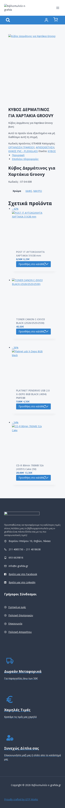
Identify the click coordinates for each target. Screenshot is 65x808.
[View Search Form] (8, 20)
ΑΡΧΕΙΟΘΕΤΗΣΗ (45, 147)
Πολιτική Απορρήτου (20, 632)
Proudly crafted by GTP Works (21, 799)
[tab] (34, 155)
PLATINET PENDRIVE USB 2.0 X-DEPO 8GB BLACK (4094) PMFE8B (33, 394)
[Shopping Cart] (55, 20)
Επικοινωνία (15, 623)
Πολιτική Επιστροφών (20, 615)
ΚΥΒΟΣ (52, 151)
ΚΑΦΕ (28, 191)
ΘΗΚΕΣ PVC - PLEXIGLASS (23, 151)
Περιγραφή (18, 155)
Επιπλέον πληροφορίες (25, 159)
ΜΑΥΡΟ (37, 191)
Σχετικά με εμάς (17, 607)
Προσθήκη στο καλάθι (31, 264)
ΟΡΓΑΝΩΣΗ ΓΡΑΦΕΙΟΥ (21, 147)
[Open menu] (57, 7)
